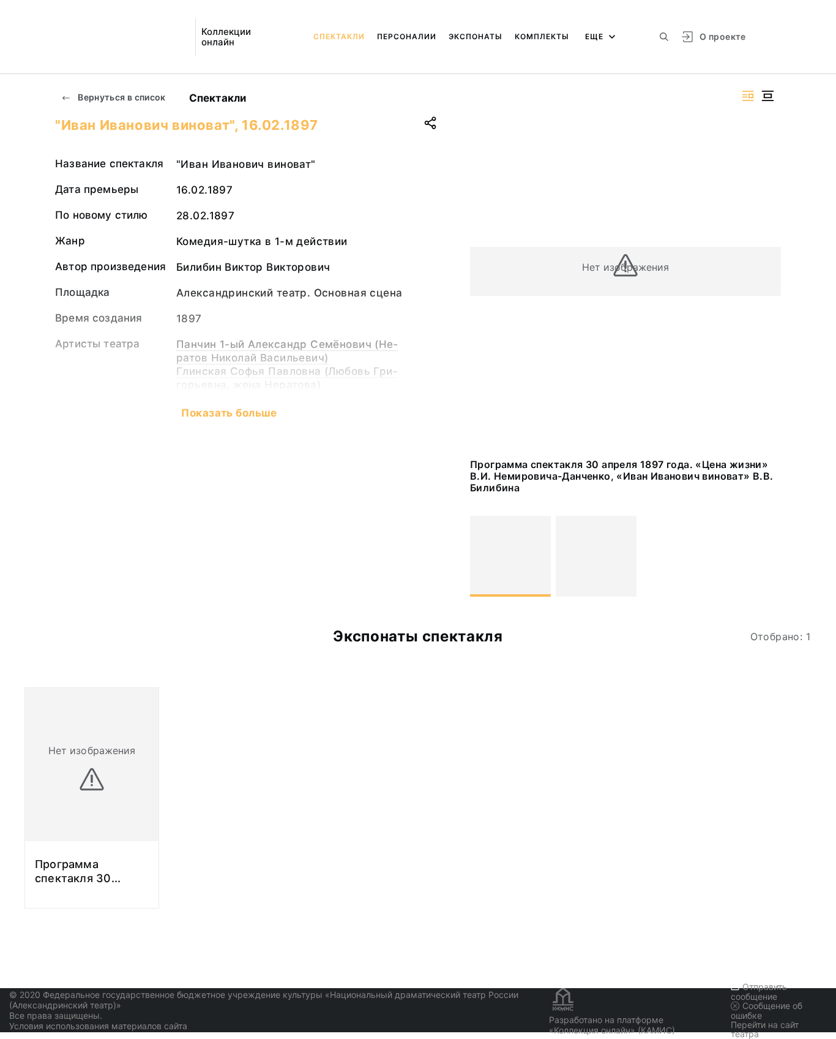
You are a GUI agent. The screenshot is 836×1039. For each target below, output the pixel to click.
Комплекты (542, 36)
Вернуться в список (121, 97)
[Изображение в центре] (767, 96)
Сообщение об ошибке (766, 1010)
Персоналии (406, 36)
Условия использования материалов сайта (98, 1026)
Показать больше (229, 413)
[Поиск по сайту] (664, 37)
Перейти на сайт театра (765, 1029)
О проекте (722, 36)
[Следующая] (766, 556)
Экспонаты (475, 36)
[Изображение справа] (748, 96)
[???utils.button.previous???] (484, 556)
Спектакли (339, 36)
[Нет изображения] (510, 556)
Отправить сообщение (759, 991)
